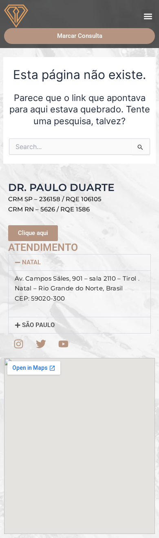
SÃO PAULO (38, 325)
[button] (148, 16)
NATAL (31, 262)
